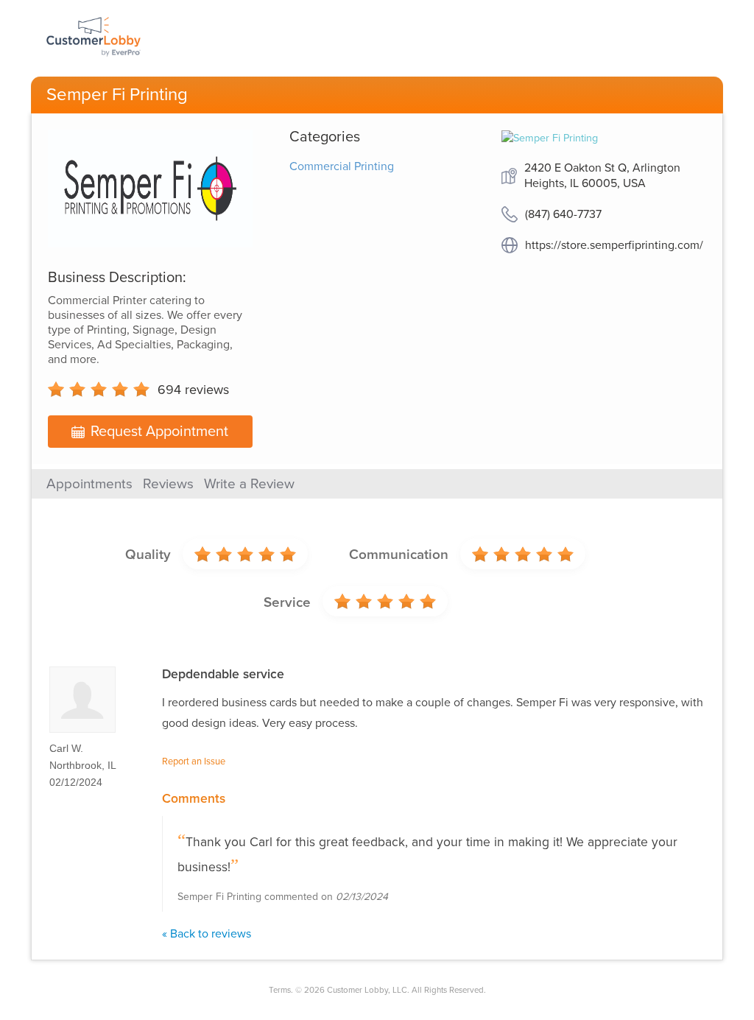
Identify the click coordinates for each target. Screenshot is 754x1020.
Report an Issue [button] (193, 761)
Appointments (89, 484)
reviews (193, 389)
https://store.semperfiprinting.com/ (614, 245)
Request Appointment (159, 431)
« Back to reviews (206, 933)
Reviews (168, 484)
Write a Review (249, 484)
